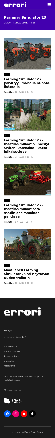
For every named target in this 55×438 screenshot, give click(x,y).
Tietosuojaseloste (12, 351)
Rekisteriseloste (11, 356)
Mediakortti (9, 366)
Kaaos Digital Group (33, 432)
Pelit (7, 74)
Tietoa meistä (10, 346)
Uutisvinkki (9, 361)
